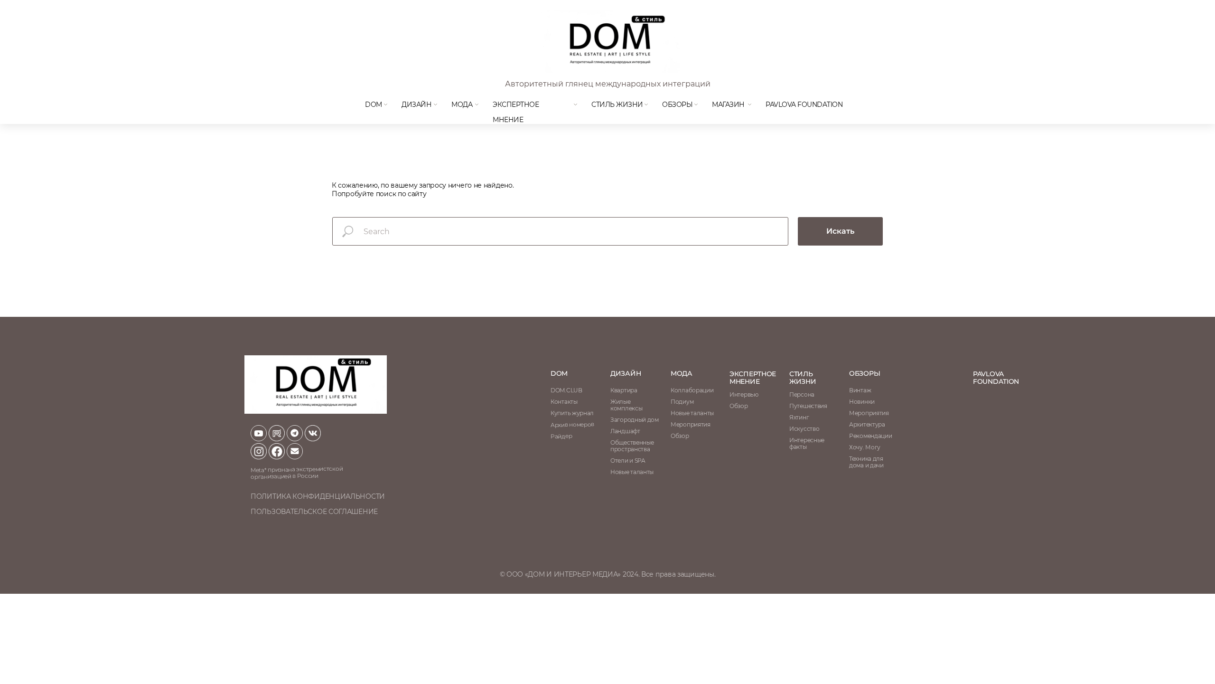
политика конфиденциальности (318, 496)
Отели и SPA (627, 460)
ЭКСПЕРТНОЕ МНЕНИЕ (752, 378)
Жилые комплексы (626, 405)
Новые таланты (692, 413)
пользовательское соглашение (314, 511)
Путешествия (808, 405)
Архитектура (867, 424)
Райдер (561, 436)
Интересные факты (806, 443)
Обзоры (677, 104)
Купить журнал (572, 413)
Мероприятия (869, 413)
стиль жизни (802, 378)
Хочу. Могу (864, 447)
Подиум (682, 401)
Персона (801, 394)
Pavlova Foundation (804, 104)
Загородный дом (634, 419)
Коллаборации (692, 390)
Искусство (804, 428)
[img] (609, 41)
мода (461, 104)
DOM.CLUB (566, 390)
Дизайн (416, 104)
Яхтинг (799, 417)
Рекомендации (870, 435)
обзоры (864, 373)
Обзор (738, 405)
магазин (728, 104)
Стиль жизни (617, 104)
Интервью (743, 394)
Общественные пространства (632, 446)
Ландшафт (625, 431)
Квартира (623, 390)
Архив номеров (572, 424)
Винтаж (860, 390)
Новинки (862, 401)
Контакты (564, 401)
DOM (373, 104)
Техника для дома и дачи (866, 462)
